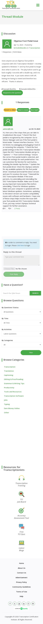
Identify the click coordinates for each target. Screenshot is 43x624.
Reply (18, 208)
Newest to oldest (10, 110)
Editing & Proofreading (13, 379)
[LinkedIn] (24, 604)
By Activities (6, 329)
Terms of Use (21, 592)
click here (20, 245)
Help (21, 596)
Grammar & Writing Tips (14, 383)
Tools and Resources (13, 391)
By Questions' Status (10, 307)
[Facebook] (10, 604)
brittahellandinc (20, 48)
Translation (9, 371)
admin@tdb (8, 129)
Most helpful (35, 110)
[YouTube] (19, 604)
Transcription (34, 48)
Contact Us (21, 573)
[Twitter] (15, 604)
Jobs (6, 400)
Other (6, 412)
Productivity (9, 387)
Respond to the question (12, 93)
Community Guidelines (21, 587)
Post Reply (14, 274)
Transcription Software (14, 396)
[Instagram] (28, 604)
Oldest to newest (23, 110)
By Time (5, 318)
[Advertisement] (21, 224)
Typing (7, 404)
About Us (21, 568)
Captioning (8, 375)
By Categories (7, 340)
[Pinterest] (33, 604)
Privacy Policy (21, 582)
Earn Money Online (12, 408)
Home (21, 563)
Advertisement (21, 577)
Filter (31, 352)
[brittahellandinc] (6, 44)
